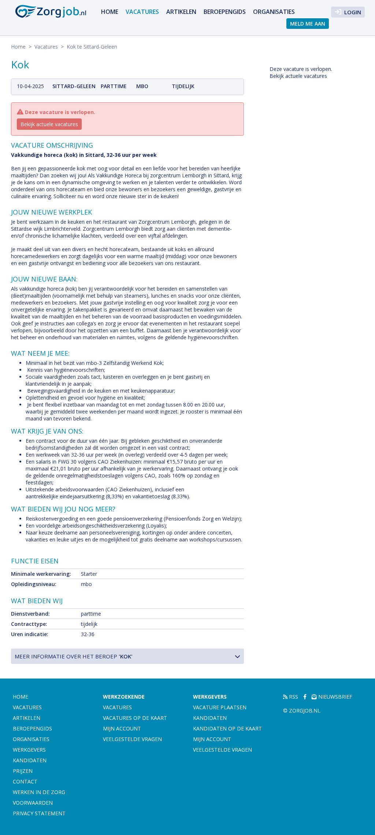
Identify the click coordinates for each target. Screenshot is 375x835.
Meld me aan (307, 23)
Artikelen (181, 12)
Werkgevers (29, 749)
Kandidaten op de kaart (227, 728)
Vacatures (142, 12)
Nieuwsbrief (334, 696)
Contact (25, 781)
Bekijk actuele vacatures (49, 124)
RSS (292, 696)
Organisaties (274, 12)
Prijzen (23, 770)
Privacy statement (39, 813)
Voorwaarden (33, 802)
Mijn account (122, 728)
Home (109, 12)
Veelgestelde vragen (132, 739)
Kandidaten (30, 760)
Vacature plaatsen (219, 707)
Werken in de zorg (39, 792)
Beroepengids (225, 12)
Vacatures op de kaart (135, 717)
